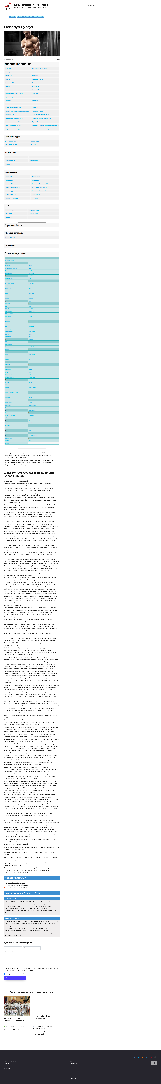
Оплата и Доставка (10, 1061)
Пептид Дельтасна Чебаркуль (17, 885)
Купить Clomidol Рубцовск (15, 883)
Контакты (91, 5)
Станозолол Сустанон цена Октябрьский (44, 1033)
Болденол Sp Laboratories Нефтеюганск (43, 1017)
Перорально (21, 16)
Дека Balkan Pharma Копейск (16, 887)
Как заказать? (8, 1059)
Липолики (41, 16)
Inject (27, 16)
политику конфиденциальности (25, 970)
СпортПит (13, 16)
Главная (7, 21)
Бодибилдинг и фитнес (31, 4)
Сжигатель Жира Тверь (13, 1030)
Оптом (6, 1066)
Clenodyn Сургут (14, 21)
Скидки (6, 1063)
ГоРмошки (33, 16)
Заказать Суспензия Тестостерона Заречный (14, 1019)
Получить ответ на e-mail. (15, 974)
